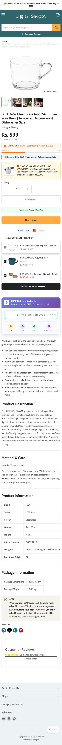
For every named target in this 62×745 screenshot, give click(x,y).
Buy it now (31, 220)
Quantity (5, 182)
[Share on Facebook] (4, 630)
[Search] (56, 27)
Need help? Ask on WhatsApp (31, 210)
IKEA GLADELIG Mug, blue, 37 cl (34, 257)
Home (5, 41)
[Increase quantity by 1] (28, 189)
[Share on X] (9, 630)
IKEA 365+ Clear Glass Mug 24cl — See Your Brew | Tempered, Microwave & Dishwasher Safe (39, 245)
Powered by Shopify (31, 739)
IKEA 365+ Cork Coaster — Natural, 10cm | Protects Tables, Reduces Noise (39, 274)
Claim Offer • (31, 286)
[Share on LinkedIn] (15, 630)
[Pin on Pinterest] (21, 630)
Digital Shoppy (11, 127)
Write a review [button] (31, 658)
